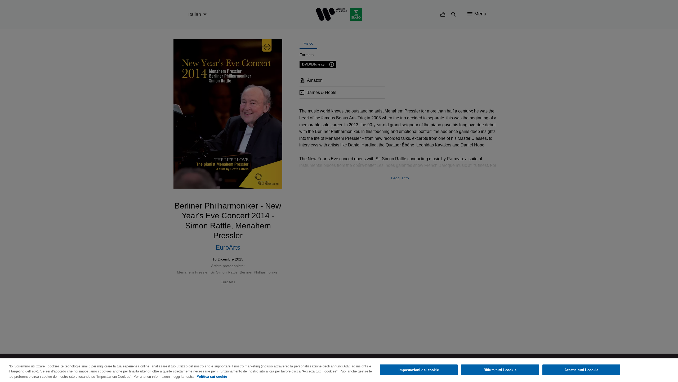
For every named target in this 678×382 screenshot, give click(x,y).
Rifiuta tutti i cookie (500, 370)
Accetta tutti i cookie (581, 370)
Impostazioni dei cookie (419, 370)
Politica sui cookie (212, 377)
